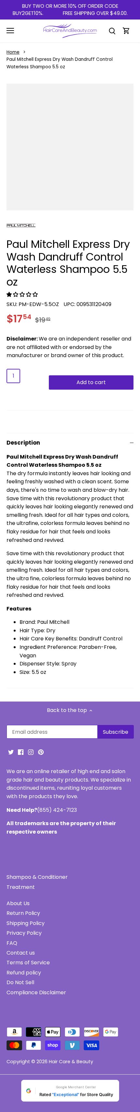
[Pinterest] (41, 752)
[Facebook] (20, 752)
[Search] (112, 31)
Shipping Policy (26, 923)
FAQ (12, 943)
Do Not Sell (20, 982)
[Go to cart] (126, 31)
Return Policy (23, 913)
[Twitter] (11, 752)
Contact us (21, 953)
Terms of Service (28, 962)
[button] (23, 294)
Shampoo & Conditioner (37, 877)
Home (13, 52)
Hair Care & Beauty (71, 1061)
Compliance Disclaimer (36, 992)
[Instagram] (31, 752)
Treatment (21, 887)
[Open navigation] (10, 30)
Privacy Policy (24, 933)
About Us (18, 903)
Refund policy (24, 972)
